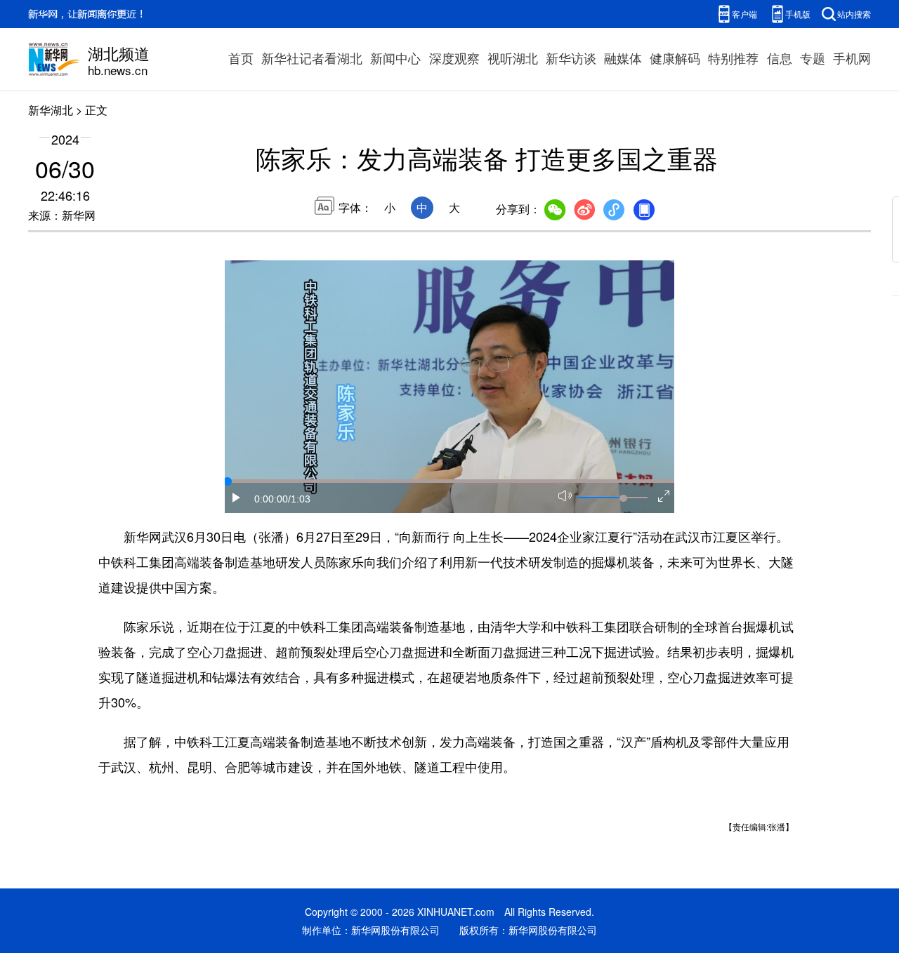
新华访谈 (571, 57)
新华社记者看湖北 (311, 57)
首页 (241, 57)
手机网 (852, 57)
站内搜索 (854, 14)
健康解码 (675, 57)
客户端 (744, 14)
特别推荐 (733, 57)
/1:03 (299, 499)
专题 (812, 57)
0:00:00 (271, 499)
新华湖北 (50, 110)
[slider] (622, 498)
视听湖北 (512, 57)
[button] (237, 498)
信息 (779, 57)
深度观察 (454, 57)
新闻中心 (395, 57)
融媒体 (623, 57)
